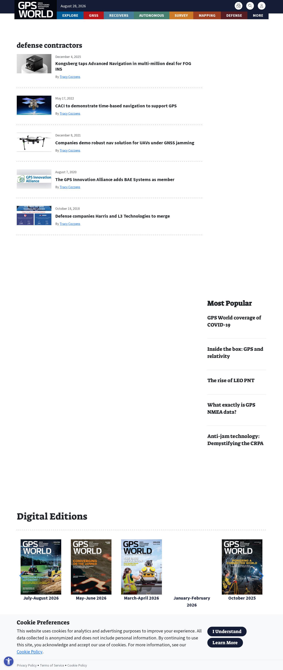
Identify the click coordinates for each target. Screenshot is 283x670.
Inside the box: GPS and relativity (235, 352)
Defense (234, 15)
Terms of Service (52, 665)
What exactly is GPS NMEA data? (231, 408)
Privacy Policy (27, 665)
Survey (181, 15)
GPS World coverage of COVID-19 (234, 321)
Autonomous (151, 15)
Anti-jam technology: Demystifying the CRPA (235, 440)
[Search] (250, 6)
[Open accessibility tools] (8, 661)
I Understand (227, 631)
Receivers (118, 15)
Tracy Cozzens (70, 76)
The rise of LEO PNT (231, 380)
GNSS (93, 15)
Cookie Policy (29, 652)
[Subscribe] (238, 6)
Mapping (207, 15)
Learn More (225, 643)
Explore (70, 15)
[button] (261, 575)
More (258, 15)
